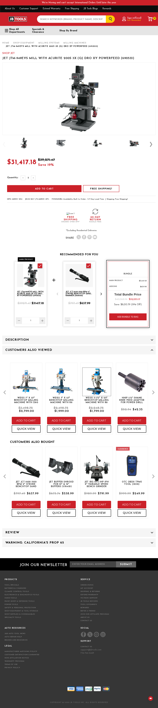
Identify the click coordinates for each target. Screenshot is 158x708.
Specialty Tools (13, 617)
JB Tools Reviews (89, 601)
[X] (79, 237)
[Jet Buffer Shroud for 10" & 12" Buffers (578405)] (61, 468)
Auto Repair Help (13, 637)
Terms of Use (11, 664)
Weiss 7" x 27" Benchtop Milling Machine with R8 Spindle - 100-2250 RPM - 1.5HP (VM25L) (61, 400)
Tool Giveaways (89, 604)
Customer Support (28, 9)
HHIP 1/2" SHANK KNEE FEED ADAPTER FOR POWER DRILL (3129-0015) (131, 400)
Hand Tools (11, 598)
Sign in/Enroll (134, 18)
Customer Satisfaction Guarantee (22, 655)
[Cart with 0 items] (150, 19)
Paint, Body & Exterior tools (20, 601)
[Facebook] (84, 237)
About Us (10, 9)
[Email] (95, 237)
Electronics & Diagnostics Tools (22, 595)
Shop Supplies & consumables (20, 614)
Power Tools (11, 604)
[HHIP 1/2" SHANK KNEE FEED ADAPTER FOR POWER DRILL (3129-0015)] (132, 384)
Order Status (87, 585)
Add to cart (26, 420)
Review (12, 532)
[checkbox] (40, 266)
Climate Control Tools (17, 591)
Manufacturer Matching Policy (21, 651)
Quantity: (12, 177)
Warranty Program (14, 661)
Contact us (86, 647)
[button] (57, 294)
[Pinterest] (89, 237)
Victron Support (89, 598)
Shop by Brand (68, 30)
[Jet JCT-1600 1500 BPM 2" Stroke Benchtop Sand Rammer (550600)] (26, 471)
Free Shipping (72, 9)
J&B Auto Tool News (15, 633)
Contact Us (86, 621)
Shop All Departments (17, 30)
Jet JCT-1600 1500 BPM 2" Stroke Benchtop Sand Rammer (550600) (26, 484)
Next (153, 144)
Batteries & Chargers (15, 588)
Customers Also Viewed (28, 350)
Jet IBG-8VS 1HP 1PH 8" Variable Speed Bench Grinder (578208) (97, 484)
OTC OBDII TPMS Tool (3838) (132, 483)
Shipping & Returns (90, 591)
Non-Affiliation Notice (17, 658)
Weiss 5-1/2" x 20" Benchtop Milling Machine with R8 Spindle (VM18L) (97, 400)
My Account (87, 588)
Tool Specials (12, 585)
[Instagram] (103, 634)
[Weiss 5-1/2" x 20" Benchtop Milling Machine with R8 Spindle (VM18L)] (97, 384)
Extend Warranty (51, 9)
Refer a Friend (88, 611)
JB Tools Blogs (91, 9)
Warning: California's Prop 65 (34, 542)
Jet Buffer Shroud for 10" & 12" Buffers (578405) (61, 484)
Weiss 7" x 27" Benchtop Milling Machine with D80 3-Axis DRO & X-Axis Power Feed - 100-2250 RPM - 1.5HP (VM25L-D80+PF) (26, 400)
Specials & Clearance (38, 30)
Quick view (26, 429)
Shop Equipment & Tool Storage (21, 611)
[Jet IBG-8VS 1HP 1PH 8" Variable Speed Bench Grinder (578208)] (97, 471)
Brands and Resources (16, 640)
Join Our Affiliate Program (95, 614)
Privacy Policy (12, 668)
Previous (5, 144)
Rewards (106, 9)
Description (17, 339)
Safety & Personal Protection (20, 608)
